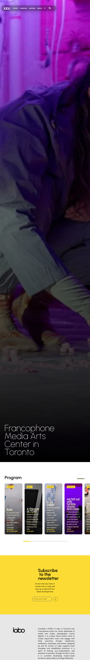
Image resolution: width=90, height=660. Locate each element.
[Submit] (55, 599)
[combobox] (54, 8)
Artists (15, 8)
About (39, 8)
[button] (27, 541)
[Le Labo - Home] (7, 8)
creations (23, 8)
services (32, 8)
